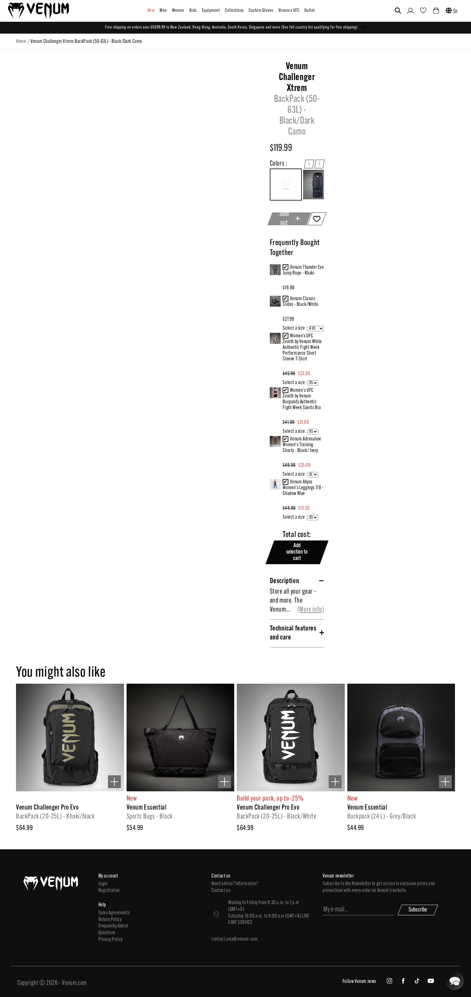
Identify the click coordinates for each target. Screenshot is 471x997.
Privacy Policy (110, 939)
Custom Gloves (261, 10)
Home (21, 41)
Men (163, 10)
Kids (193, 10)
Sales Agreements (114, 913)
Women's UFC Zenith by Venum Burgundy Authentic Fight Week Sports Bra (302, 399)
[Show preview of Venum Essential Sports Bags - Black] (224, 781)
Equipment (211, 10)
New (150, 10)
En (455, 11)
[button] (398, 11)
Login (103, 883)
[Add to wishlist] (316, 218)
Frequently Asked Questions (113, 929)
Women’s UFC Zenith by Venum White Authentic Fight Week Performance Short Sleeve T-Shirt (302, 348)
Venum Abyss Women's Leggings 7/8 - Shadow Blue (303, 488)
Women (178, 10)
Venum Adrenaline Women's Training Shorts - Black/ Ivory (302, 445)
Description (284, 581)
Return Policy (110, 919)
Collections (234, 10)
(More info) (310, 610)
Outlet (309, 10)
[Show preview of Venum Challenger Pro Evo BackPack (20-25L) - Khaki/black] (114, 781)
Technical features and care (293, 633)
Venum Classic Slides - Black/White (300, 301)
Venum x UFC (288, 10)
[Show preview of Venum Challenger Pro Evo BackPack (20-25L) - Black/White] (335, 781)
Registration (109, 890)
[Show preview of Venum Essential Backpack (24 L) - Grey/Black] (445, 781)
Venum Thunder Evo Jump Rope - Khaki (303, 270)
